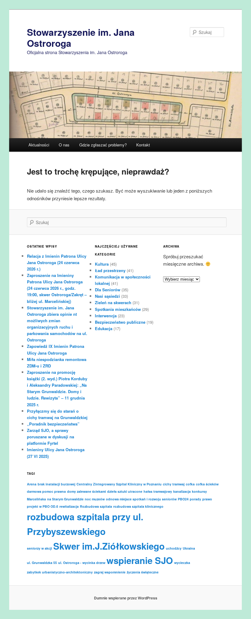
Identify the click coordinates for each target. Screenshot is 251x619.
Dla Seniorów (107, 290)
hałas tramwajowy (158, 491)
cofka (190, 484)
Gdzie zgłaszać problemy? (103, 145)
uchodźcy (174, 548)
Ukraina (189, 548)
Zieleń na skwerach (113, 302)
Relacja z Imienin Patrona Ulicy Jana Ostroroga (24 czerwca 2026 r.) (56, 262)
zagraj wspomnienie (110, 572)
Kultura (102, 264)
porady (195, 499)
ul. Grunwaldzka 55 (42, 562)
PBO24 (183, 499)
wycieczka (182, 562)
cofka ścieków (207, 484)
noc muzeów (95, 499)
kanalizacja (182, 491)
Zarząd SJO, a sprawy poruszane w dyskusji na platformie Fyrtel (50, 436)
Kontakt (143, 145)
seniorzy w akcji (39, 548)
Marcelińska (36, 499)
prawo (207, 499)
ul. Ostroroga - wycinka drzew (81, 562)
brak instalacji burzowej (56, 484)
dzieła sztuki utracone (124, 491)
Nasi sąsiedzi (107, 296)
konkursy (199, 491)
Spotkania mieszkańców (118, 309)
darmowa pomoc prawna (46, 491)
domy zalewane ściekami (86, 491)
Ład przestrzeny (110, 270)
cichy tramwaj (174, 484)
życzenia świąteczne (143, 572)
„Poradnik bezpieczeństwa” (53, 424)
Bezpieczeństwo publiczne (120, 322)
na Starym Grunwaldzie (65, 499)
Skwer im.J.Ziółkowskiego (109, 546)
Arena (31, 484)
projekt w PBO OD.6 (42, 506)
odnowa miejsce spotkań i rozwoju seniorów (141, 499)
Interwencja (106, 316)
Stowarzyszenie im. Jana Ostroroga (81, 37)
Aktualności (38, 145)
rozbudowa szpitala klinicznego (138, 506)
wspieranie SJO (140, 560)
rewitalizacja (69, 506)
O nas (64, 145)
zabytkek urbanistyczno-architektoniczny (60, 572)
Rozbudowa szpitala (96, 506)
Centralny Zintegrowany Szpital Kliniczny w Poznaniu (119, 484)
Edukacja (103, 328)
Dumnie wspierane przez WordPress (125, 598)
